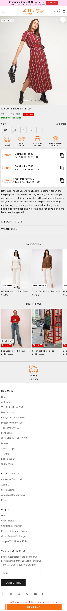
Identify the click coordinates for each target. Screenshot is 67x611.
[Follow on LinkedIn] (43, 594)
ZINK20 (8, 180)
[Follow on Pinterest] (27, 594)
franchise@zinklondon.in (28, 560)
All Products (7, 402)
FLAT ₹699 (6, 433)
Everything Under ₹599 (13, 417)
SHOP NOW (52, 3)
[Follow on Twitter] (10, 594)
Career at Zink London (12, 479)
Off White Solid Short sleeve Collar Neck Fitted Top (15, 291)
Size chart (60, 123)
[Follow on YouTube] (35, 594)
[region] (33, 372)
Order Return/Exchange (13, 536)
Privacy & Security (26, 565)
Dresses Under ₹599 (12, 422)
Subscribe (13, 583)
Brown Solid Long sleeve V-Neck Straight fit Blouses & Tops (46, 291)
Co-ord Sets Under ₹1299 (14, 438)
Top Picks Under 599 (12, 407)
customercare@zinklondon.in (22, 556)
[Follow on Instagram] (19, 594)
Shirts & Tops (8, 448)
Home (4, 397)
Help (3, 515)
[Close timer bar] (64, 2)
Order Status (7, 520)
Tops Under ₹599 (10, 427)
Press (4, 500)
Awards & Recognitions (13, 495)
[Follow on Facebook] (2, 594)
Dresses (5, 443)
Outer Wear (7, 464)
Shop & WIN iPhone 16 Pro (14, 541)
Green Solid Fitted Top (43, 351)
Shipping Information (11, 525)
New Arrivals (7, 412)
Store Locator (8, 489)
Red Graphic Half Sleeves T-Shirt (15, 351)
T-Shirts (5, 453)
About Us (6, 484)
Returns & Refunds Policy (14, 531)
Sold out (34, 607)
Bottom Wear (7, 458)
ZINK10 (7, 155)
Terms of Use (8, 565)
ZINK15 (7, 168)
